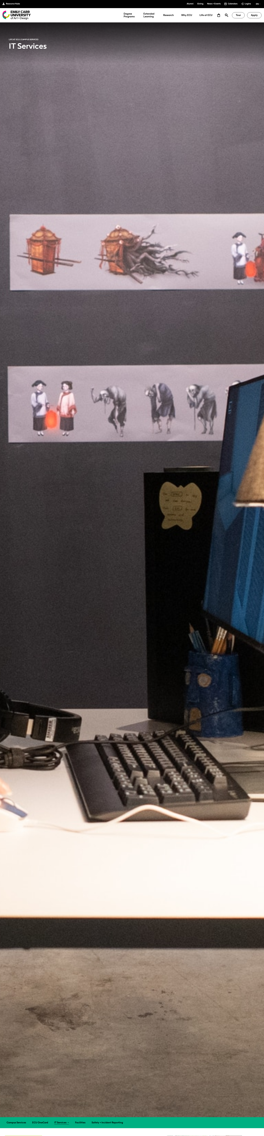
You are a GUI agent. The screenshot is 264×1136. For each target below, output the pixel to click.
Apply (254, 15)
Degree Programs (129, 15)
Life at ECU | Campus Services (23, 39)
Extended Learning (148, 15)
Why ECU (186, 15)
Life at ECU (206, 15)
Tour (238, 15)
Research (168, 15)
